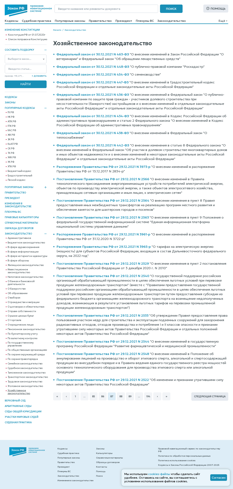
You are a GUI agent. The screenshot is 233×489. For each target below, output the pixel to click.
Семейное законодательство (25, 363)
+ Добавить (39, 75)
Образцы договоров (19, 228)
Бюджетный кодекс (19, 171)
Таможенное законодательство (27, 372)
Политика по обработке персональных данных (184, 455)
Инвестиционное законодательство (19, 271)
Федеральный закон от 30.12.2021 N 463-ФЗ (92, 54)
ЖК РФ (11, 135)
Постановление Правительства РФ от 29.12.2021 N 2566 (102, 179)
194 (148, 396)
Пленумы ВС (145, 21)
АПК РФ (12, 121)
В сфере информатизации (23, 251)
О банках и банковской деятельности (21, 283)
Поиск (171, 9)
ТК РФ (11, 153)
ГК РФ (11, 112)
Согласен (219, 477)
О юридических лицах (21, 324)
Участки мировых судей (21, 417)
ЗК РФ (11, 139)
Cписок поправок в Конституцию (27, 39)
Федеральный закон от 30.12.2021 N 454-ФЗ (92, 74)
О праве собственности (22, 311)
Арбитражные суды (18, 406)
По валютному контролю (22, 338)
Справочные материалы (21, 222)
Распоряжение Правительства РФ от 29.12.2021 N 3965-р (103, 246)
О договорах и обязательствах (26, 306)
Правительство (100, 21)
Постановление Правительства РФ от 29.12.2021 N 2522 (102, 380)
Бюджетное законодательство (26, 242)
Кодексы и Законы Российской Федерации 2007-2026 (188, 465)
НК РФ (11, 117)
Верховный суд (15, 400)
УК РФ (11, 162)
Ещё (222, 21)
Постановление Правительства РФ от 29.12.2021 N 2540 (102, 276)
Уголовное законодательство (25, 386)
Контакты (101, 466)
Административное (19, 238)
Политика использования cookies (177, 460)
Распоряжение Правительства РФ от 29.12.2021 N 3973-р (103, 167)
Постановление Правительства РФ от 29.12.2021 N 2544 (102, 341)
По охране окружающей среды (26, 354)
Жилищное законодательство (26, 265)
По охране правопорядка (23, 359)
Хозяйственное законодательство (19, 392)
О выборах (14, 297)
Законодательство (171, 21)
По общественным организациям (27, 350)
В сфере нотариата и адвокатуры (27, 256)
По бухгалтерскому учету (23, 333)
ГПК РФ (12, 126)
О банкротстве (17, 288)
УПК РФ (12, 166)
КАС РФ (12, 130)
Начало (57, 30)
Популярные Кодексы (20, 108)
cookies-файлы (159, 474)
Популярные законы (70, 21)
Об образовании (17, 293)
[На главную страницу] (28, 11)
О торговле (14, 320)
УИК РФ (12, 157)
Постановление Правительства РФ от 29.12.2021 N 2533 (102, 315)
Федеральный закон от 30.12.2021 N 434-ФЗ (92, 116)
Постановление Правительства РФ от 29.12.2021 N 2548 (102, 354)
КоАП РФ (13, 144)
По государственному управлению (21, 344)
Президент (123, 21)
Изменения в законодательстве (18, 205)
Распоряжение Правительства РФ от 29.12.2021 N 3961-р (103, 234)
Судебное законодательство (25, 368)
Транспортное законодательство (28, 377)
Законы (10, 102)
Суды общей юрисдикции (23, 411)
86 (102, 396)
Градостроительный (20, 175)
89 (130, 396)
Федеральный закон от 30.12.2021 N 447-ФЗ (92, 82)
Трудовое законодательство (25, 381)
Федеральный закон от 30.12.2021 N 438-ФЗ (92, 133)
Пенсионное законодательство (27, 329)
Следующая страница (210, 396)
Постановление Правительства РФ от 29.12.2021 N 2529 (102, 263)
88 (120, 396)
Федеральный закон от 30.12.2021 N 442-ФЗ (92, 145)
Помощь (218, 8)
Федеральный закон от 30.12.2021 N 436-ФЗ (92, 94)
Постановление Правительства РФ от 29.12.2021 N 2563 (102, 217)
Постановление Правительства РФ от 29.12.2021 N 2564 (102, 200)
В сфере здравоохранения (23, 247)
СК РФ (11, 148)
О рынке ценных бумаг (21, 315)
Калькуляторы (104, 453)
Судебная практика (36, 21)
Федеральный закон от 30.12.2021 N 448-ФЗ (92, 66)
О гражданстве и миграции (24, 302)
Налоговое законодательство (26, 277)
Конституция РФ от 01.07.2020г (26, 34)
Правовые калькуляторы (22, 217)
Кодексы (11, 21)
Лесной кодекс (16, 180)
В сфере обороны (18, 260)
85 (93, 396)
